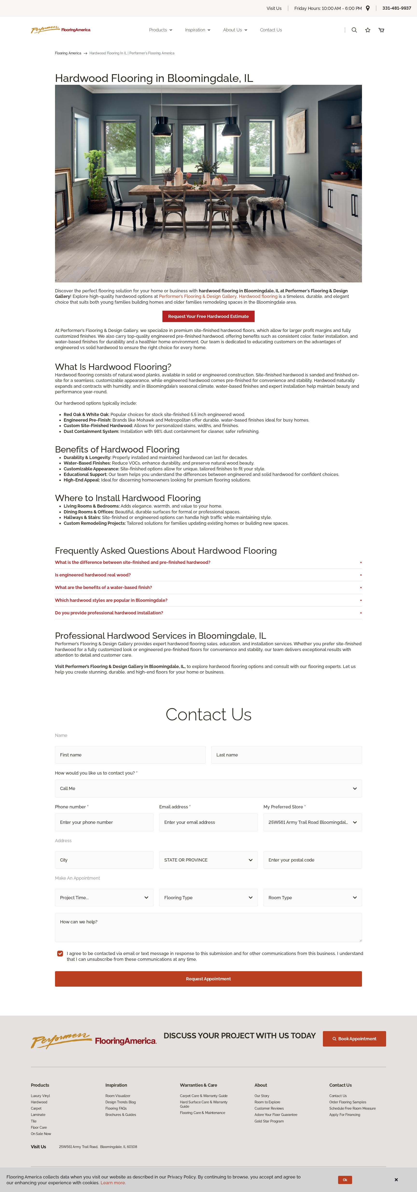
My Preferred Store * (285, 806)
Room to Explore (267, 1102)
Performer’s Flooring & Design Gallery (198, 296)
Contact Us (271, 29)
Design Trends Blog (120, 1102)
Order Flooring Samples (347, 1102)
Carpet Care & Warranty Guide (204, 1096)
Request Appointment (208, 978)
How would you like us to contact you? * (96, 773)
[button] (354, 30)
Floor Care (39, 1127)
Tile (33, 1121)
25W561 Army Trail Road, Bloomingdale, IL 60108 (98, 1147)
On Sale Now (41, 1134)
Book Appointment (357, 1038)
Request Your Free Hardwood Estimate (208, 316)
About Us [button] (232, 29)
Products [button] (158, 29)
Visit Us (274, 8)
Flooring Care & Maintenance (202, 1113)
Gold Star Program (269, 1121)
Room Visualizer (117, 1096)
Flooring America (68, 53)
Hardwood (39, 1102)
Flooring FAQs (116, 1108)
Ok (345, 1180)
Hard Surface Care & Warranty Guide (204, 1104)
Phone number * (72, 806)
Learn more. (113, 1182)
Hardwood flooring (258, 296)
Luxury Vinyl (40, 1096)
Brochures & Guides (120, 1115)
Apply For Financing (344, 1115)
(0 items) (381, 30)
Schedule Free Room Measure (352, 1108)
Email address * (175, 806)
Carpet (36, 1108)
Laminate (38, 1115)
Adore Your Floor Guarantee (276, 1115)
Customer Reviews (269, 1108)
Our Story (262, 1096)
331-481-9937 (396, 8)
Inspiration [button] (195, 29)
